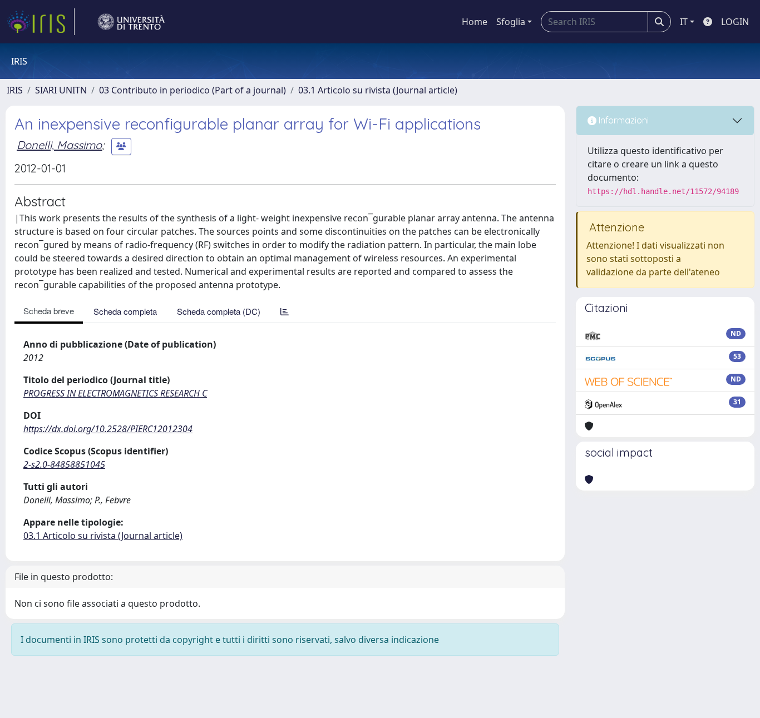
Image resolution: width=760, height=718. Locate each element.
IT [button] (684, 22)
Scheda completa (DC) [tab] (218, 311)
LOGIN (735, 22)
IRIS (15, 90)
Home (474, 22)
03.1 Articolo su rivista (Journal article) (377, 90)
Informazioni (622, 120)
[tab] (284, 311)
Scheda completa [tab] (125, 311)
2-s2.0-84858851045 (64, 464)
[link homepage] (41, 21)
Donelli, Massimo (59, 145)
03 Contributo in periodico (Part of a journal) (192, 90)
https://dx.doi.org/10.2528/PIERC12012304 (108, 429)
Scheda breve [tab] (48, 310)
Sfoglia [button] (510, 22)
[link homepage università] (131, 21)
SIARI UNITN (61, 90)
